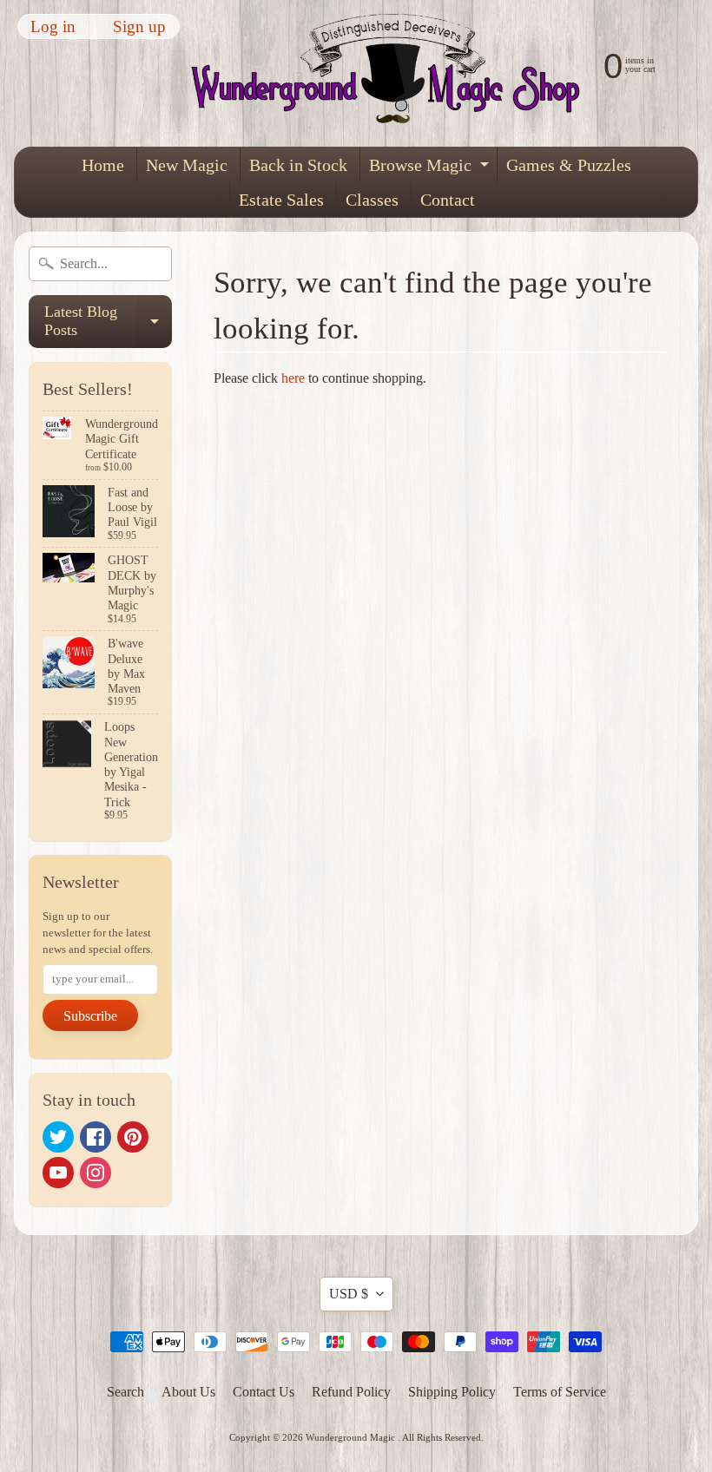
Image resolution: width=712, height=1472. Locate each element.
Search (125, 1391)
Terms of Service (559, 1391)
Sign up (139, 26)
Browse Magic (431, 168)
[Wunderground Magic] (393, 73)
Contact (447, 199)
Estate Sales (281, 199)
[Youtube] (58, 1172)
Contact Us (263, 1391)
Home (103, 164)
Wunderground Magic (352, 1437)
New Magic (186, 164)
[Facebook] (95, 1137)
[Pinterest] (132, 1137)
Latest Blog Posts (108, 322)
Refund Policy (351, 1391)
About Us (188, 1391)
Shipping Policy (452, 1391)
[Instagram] (95, 1172)
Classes (372, 199)
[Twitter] (58, 1137)
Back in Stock (298, 164)
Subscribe (90, 1016)
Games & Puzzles (568, 164)
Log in (53, 26)
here (293, 378)
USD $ (348, 1293)
